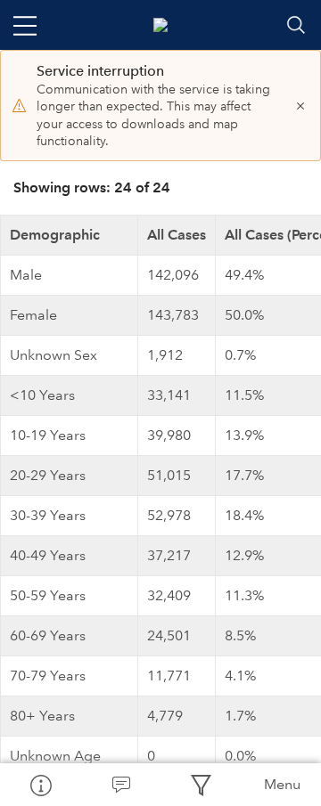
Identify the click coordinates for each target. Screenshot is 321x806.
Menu (282, 784)
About (40, 784)
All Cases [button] (176, 234)
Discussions (120, 784)
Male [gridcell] (26, 274)
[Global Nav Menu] (25, 25)
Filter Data (200, 784)
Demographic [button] (55, 234)
